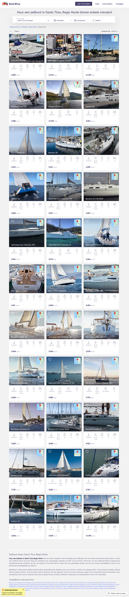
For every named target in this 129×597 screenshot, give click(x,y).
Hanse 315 (90, 152)
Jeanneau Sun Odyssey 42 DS (61, 383)
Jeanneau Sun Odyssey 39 (59, 337)
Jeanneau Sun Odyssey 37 (59, 245)
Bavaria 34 (53, 152)
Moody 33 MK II (55, 106)
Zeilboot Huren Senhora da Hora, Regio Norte (26, 588)
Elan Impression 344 (94, 291)
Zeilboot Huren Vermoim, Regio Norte (93, 585)
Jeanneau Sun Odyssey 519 (60, 198)
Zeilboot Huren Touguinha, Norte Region (70, 586)
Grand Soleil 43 (17, 152)
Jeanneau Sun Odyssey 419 (23, 245)
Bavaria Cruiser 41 (93, 429)
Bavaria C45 (16, 475)
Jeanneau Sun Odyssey (58, 475)
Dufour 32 (15, 521)
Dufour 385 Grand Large (96, 475)
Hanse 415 (90, 106)
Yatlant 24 (15, 198)
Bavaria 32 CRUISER (94, 198)
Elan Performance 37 (95, 245)
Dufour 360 (53, 521)
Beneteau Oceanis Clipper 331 (61, 60)
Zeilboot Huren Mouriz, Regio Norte (41, 586)
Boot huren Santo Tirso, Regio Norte (22, 583)
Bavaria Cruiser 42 (94, 60)
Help (97, 4)
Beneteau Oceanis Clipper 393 (99, 383)
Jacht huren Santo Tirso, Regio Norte (83, 583)
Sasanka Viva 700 (19, 106)
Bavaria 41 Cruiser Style (58, 429)
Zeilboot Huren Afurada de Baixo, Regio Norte (91, 588)
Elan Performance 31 (57, 291)
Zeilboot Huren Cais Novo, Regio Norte (58, 588)
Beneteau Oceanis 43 (20, 429)
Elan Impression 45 (19, 291)
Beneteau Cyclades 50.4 (96, 521)
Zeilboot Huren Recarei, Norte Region (100, 586)
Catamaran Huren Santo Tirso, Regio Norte (53, 583)
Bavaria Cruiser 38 (19, 337)
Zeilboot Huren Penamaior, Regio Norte (63, 585)
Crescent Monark (18, 60)
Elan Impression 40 (94, 337)
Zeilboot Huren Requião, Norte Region (33, 585)
